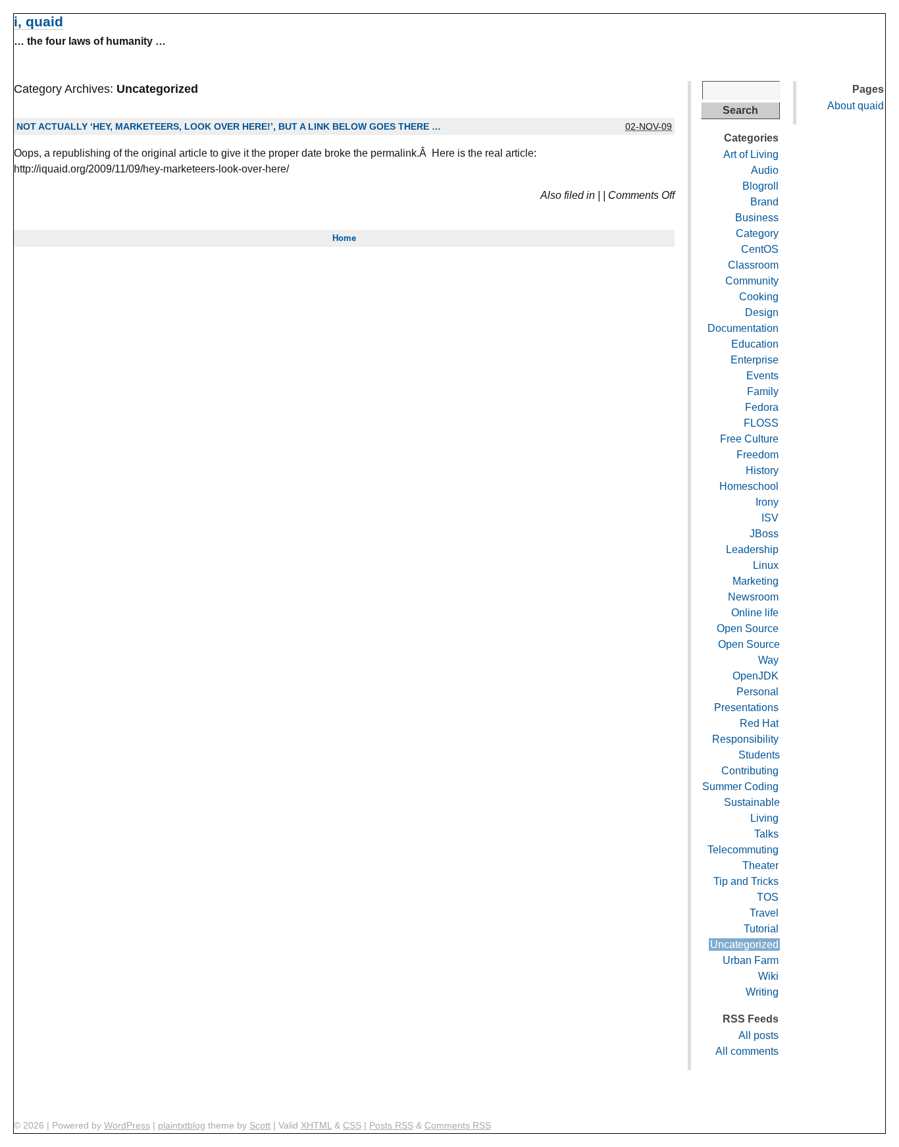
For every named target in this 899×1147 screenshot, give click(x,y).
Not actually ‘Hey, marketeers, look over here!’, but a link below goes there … (228, 126)
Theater (760, 865)
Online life (755, 612)
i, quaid (38, 21)
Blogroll (760, 186)
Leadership (752, 549)
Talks (766, 834)
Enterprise (755, 359)
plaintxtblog (181, 1125)
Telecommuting (743, 849)
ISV (770, 517)
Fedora (762, 407)
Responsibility (745, 739)
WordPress (127, 1125)
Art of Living (751, 154)
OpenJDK (755, 675)
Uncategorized (744, 944)
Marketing (755, 581)
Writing (762, 992)
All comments (747, 1051)
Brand (764, 201)
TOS (768, 897)
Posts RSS (391, 1125)
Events (762, 375)
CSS (352, 1125)
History (762, 470)
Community (752, 280)
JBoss (764, 533)
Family (763, 391)
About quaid (855, 105)
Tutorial (761, 928)
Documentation (743, 328)
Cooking (759, 296)
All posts (758, 1035)
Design (762, 312)
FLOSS (761, 423)
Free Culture (749, 438)
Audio (765, 170)
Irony (767, 502)
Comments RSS (457, 1125)
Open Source (748, 628)
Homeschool (749, 486)
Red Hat (759, 723)
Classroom (753, 265)
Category (757, 233)
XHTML (316, 1125)
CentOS (760, 249)
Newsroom (753, 596)
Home (344, 238)
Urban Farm (751, 960)
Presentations (746, 707)
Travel (764, 913)
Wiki (768, 976)
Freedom (757, 454)
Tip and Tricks (746, 881)
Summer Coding (740, 786)
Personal (757, 691)
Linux (766, 565)
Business (757, 217)
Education (755, 344)
